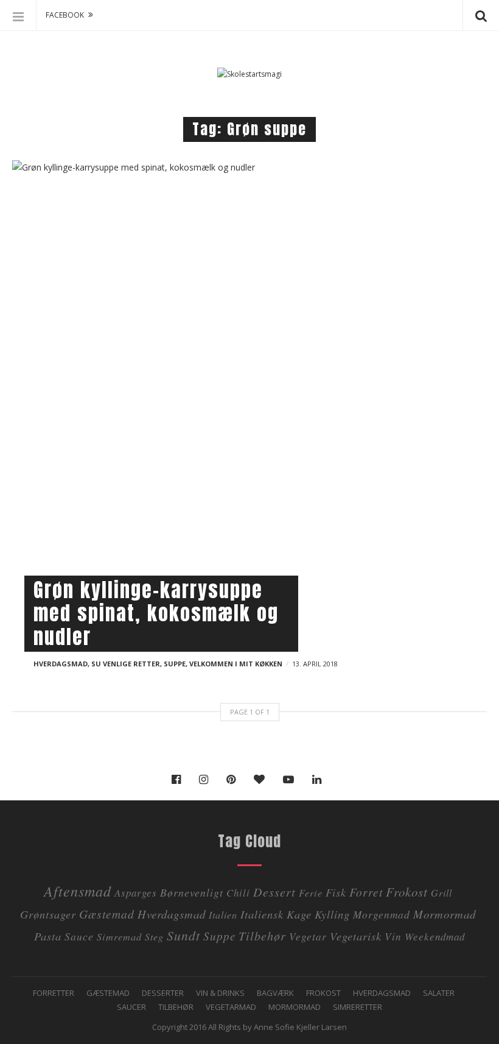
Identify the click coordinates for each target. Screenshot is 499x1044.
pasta (47, 935)
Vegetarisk (356, 935)
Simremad (119, 936)
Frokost (407, 891)
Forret (366, 892)
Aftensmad (77, 890)
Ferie (311, 892)
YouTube (291, 779)
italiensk (262, 914)
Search (480, 15)
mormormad (444, 914)
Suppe (175, 663)
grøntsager (48, 914)
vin (393, 936)
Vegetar (308, 936)
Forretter (53, 992)
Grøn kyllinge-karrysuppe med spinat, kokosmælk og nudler (156, 613)
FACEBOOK (65, 15)
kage (299, 914)
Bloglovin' (262, 779)
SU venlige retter (125, 663)
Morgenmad (381, 914)
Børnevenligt (191, 892)
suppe (219, 935)
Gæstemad (106, 914)
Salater (439, 992)
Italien (223, 914)
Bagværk (275, 992)
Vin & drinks (220, 992)
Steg (154, 936)
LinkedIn (319, 779)
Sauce (79, 936)
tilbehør (262, 935)
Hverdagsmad (60, 663)
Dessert (274, 891)
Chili (238, 893)
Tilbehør (176, 1006)
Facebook (179, 779)
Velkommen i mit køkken (235, 663)
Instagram (206, 779)
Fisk (336, 892)
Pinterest (234, 779)
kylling (332, 914)
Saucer (131, 1006)
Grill (441, 892)
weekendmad (435, 936)
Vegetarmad (231, 1006)
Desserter (163, 992)
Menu (18, 15)
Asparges (135, 893)
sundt (183, 935)
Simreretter (357, 1006)
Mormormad (294, 1006)
